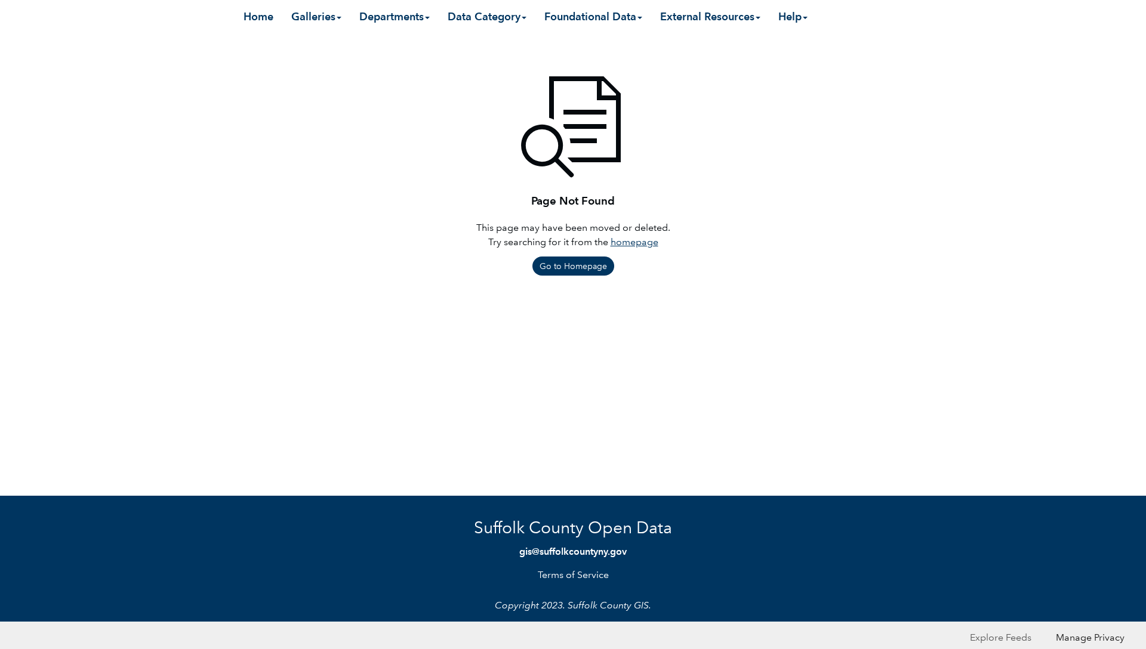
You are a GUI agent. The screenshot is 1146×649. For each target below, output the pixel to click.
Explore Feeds (1000, 637)
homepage (634, 242)
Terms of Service (573, 574)
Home (258, 16)
